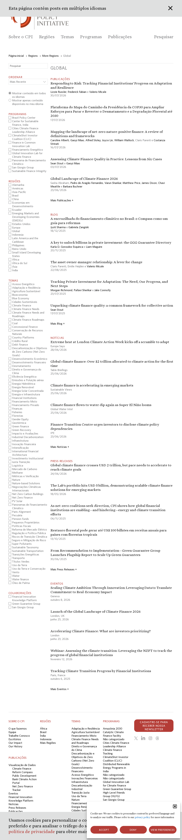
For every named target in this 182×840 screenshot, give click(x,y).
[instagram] (150, 738)
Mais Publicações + (61, 200)
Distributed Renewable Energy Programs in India (116, 767)
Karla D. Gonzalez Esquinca (66, 246)
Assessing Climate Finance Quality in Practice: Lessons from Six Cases (106, 159)
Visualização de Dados (22, 765)
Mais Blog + (57, 323)
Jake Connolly (102, 290)
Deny (133, 829)
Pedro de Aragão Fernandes (86, 182)
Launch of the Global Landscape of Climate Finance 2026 (95, 611)
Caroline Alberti (59, 140)
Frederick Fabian (77, 91)
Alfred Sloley (93, 140)
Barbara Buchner (72, 186)
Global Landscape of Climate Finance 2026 (84, 178)
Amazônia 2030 (112, 728)
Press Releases (17, 807)
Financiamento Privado (84, 803)
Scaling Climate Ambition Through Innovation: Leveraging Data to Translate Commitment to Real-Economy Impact (111, 589)
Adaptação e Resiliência (85, 728)
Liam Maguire (94, 246)
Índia (43, 735)
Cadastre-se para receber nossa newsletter (154, 725)
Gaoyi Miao (77, 140)
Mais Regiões (48, 742)
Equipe (12, 732)
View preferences (163, 829)
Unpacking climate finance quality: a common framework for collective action (111, 305)
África (43, 728)
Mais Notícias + (59, 446)
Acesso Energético (82, 774)
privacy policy (142, 817)
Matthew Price (131, 182)
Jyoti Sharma (58, 227)
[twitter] (136, 738)
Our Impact (15, 742)
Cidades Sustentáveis (84, 810)
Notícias (13, 804)
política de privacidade (32, 831)
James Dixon (149, 182)
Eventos (13, 793)
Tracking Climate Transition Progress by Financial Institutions (100, 671)
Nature (75, 799)
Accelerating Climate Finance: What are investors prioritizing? (100, 631)
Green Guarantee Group (117, 789)
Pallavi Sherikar (83, 290)
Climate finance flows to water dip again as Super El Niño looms (100, 405)
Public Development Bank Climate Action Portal (24, 779)
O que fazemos (18, 728)
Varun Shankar (113, 182)
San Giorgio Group (114, 799)
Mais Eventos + (59, 689)
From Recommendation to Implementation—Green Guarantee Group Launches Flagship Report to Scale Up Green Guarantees (105, 552)
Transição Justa (80, 792)
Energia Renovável (82, 806)
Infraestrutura (79, 781)
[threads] (157, 738)
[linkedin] (143, 738)
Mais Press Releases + (63, 569)
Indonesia (45, 739)
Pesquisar (163, 36)
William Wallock (124, 140)
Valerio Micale (97, 91)
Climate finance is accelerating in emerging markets (91, 385)
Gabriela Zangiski (78, 227)
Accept (104, 829)
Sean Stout (56, 163)
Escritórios (15, 739)
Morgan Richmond (61, 290)
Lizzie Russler (58, 91)
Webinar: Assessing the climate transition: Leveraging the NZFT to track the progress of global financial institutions (111, 652)
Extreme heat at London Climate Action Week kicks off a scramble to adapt (109, 342)
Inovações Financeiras (84, 778)
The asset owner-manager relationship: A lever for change (96, 262)
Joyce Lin (107, 140)
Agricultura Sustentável (85, 732)
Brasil (43, 732)
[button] (175, 806)
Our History (15, 746)
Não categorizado (113, 739)
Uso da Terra (78, 796)
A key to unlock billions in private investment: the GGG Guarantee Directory (111, 242)
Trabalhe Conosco (19, 735)
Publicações (16, 811)
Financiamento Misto (84, 735)
